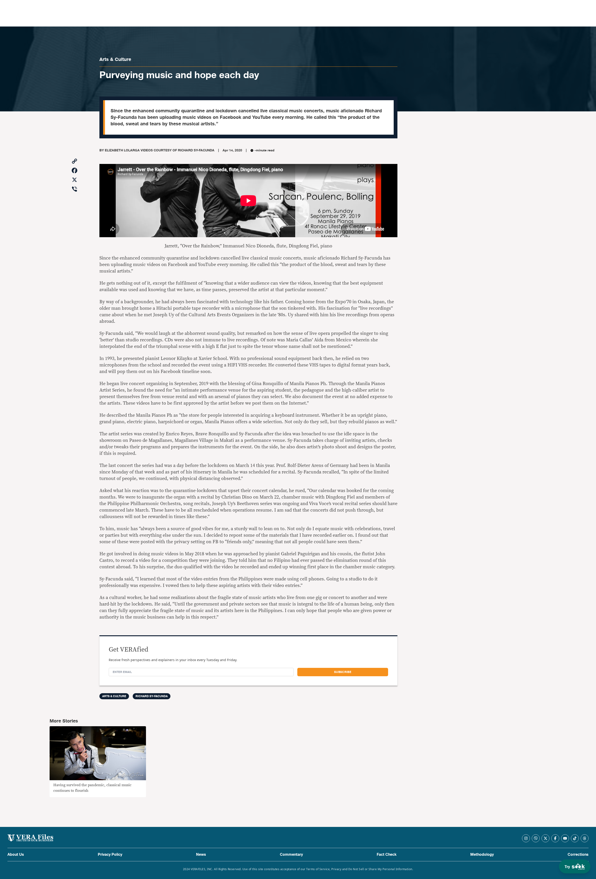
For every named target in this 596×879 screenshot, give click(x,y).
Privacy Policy (110, 855)
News (201, 855)
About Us (15, 855)
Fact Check (386, 855)
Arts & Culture (115, 59)
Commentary (291, 855)
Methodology (482, 855)
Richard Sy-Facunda (151, 696)
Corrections (578, 855)
